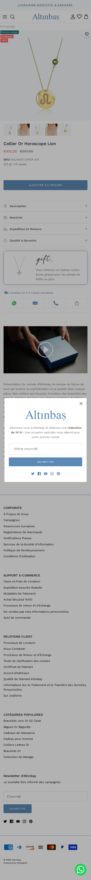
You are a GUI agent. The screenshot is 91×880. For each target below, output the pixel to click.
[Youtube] (45, 473)
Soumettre (45, 462)
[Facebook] (39, 473)
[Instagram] (52, 473)
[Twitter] (32, 473)
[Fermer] (81, 403)
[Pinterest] (58, 473)
